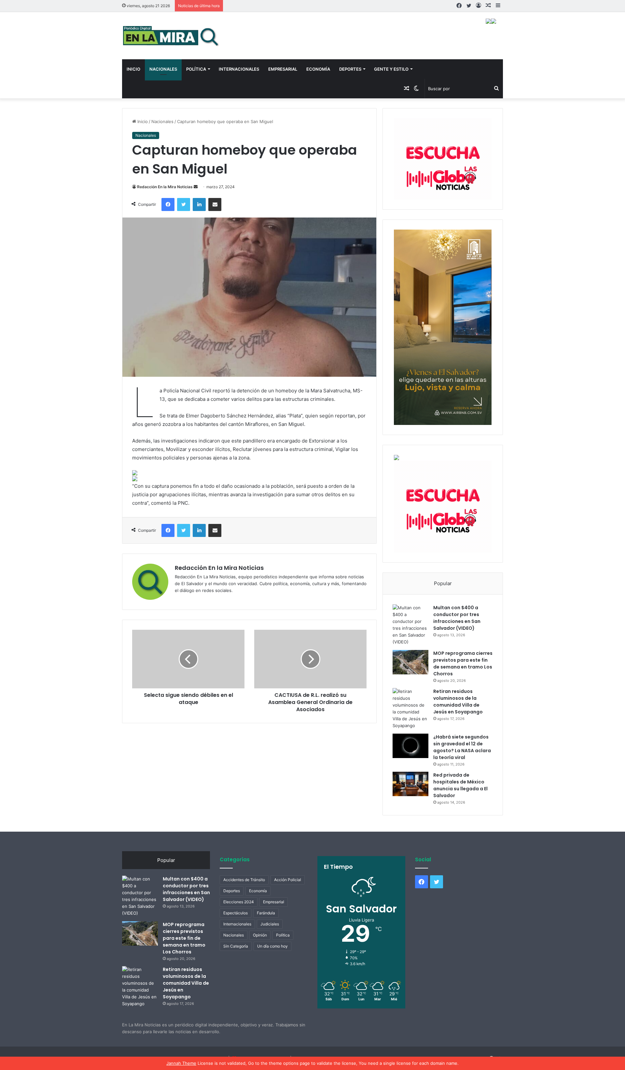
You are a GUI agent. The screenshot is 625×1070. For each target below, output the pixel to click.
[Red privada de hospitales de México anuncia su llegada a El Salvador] (410, 784)
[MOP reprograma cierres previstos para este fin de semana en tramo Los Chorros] (410, 662)
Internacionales (239, 69)
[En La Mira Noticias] (171, 35)
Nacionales (163, 69)
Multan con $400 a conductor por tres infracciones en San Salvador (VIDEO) (456, 617)
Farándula (266, 912)
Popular (443, 583)
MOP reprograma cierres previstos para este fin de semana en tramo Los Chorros (463, 663)
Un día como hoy (272, 946)
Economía (318, 69)
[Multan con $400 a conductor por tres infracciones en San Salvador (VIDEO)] (410, 624)
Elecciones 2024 (238, 901)
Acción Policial (287, 879)
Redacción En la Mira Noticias (165, 186)
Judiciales (269, 924)
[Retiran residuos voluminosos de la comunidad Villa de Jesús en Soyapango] (410, 708)
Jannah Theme (181, 1063)
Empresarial (282, 69)
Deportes (350, 69)
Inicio (133, 69)
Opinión (260, 935)
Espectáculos (235, 912)
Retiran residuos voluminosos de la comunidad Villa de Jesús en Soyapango (458, 701)
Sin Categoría (235, 946)
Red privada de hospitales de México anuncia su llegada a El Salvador (460, 785)
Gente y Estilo (391, 69)
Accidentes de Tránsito (244, 879)
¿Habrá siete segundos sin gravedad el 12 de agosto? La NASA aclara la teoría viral (462, 747)
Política (196, 69)
